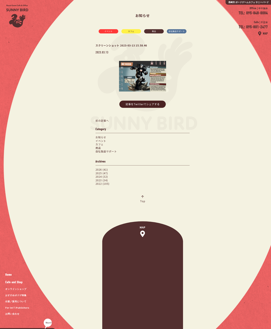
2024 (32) (102, 176)
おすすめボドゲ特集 (16, 295)
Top (142, 201)
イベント (108, 31)
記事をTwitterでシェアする (143, 104)
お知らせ (101, 137)
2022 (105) (102, 184)
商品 (154, 31)
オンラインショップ (16, 289)
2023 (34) (102, 180)
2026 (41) (102, 169)
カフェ (131, 31)
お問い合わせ (12, 314)
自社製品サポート (177, 31)
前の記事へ (102, 120)
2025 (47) (102, 173)
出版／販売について (16, 301)
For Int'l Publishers (17, 307)
